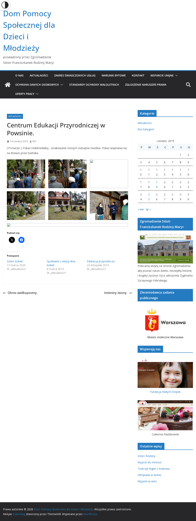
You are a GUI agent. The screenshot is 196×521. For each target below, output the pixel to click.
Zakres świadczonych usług (75, 75)
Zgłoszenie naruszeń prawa (145, 84)
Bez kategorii (146, 129)
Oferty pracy (24, 94)
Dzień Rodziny (146, 456)
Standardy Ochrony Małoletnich (94, 84)
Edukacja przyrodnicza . (101, 261)
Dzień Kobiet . (15, 261)
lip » (148, 209)
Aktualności (39, 75)
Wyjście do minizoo (150, 462)
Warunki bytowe (114, 75)
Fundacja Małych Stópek (165, 392)
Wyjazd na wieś (147, 481)
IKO (34, 141)
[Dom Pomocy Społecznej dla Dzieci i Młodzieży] (7, 84)
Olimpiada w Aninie (149, 475)
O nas (19, 75)
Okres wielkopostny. (23, 293)
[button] (176, 75)
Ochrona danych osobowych (37, 84)
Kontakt (138, 75)
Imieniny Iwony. (115, 293)
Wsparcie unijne (162, 75)
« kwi (141, 209)
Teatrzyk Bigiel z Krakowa (154, 468)
